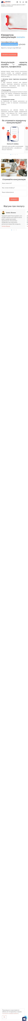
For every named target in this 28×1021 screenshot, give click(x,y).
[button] (10, 154)
